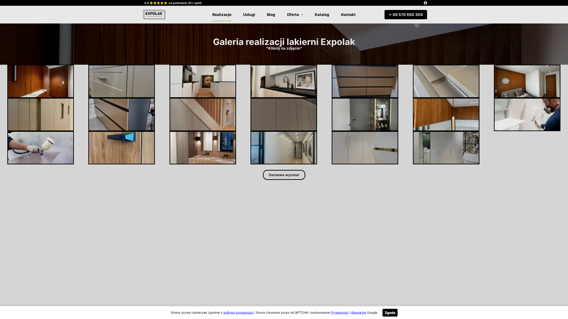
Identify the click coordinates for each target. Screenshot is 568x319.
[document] (284, 159)
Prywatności (340, 312)
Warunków (358, 312)
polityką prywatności (238, 312)
